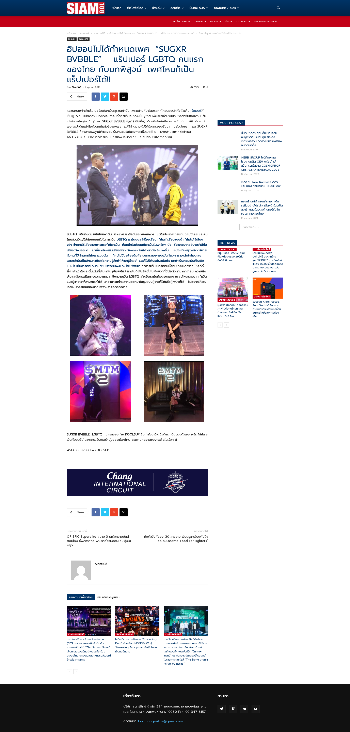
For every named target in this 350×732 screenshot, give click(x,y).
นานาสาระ (198, 21)
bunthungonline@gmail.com (160, 721)
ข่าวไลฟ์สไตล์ (135, 8)
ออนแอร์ (214, 21)
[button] (278, 8)
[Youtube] (256, 709)
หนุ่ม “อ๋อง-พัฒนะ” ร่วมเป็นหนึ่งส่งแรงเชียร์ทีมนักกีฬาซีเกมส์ (231, 256)
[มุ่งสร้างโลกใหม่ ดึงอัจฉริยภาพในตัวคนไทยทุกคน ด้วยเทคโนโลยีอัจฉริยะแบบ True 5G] (233, 290)
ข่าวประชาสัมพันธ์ (76, 634)
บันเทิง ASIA (197, 8)
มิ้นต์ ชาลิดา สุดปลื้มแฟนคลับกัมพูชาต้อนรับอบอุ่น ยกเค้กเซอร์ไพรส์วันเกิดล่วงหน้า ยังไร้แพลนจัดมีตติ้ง (261, 139)
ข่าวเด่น (156, 8)
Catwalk (241, 21)
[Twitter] (222, 709)
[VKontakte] (244, 709)
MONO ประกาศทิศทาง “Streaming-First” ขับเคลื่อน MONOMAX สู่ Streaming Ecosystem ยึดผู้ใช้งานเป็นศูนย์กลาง (136, 645)
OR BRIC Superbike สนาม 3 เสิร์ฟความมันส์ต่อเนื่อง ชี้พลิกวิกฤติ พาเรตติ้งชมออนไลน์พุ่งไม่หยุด (99, 541)
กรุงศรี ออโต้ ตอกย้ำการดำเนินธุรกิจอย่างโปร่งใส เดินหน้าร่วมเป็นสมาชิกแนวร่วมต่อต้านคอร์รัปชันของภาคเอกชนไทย (262, 207)
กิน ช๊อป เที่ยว (180, 21)
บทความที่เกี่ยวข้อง (81, 597)
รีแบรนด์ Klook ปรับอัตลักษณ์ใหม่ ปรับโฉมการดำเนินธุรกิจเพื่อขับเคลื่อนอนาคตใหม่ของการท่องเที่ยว (267, 309)
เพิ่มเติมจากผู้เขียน (108, 597)
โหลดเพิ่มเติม (249, 227)
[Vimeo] (233, 709)
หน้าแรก (116, 8)
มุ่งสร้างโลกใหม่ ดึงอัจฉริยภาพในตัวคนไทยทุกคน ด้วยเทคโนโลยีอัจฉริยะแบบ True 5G (233, 310)
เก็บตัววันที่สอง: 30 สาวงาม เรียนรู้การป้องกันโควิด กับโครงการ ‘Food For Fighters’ (175, 539)
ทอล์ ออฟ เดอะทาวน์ (264, 21)
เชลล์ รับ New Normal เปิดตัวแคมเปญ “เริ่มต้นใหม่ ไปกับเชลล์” (261, 184)
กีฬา (227, 21)
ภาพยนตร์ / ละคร (225, 8)
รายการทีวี (99, 33)
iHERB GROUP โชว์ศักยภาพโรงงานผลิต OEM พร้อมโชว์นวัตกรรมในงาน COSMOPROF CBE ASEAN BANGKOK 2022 (260, 163)
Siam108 (76, 87)
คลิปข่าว (175, 8)
